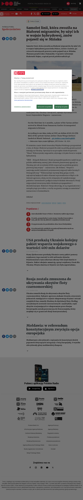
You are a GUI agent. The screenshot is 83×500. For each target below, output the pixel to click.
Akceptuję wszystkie (61, 106)
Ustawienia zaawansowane (22, 106)
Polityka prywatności (37, 89)
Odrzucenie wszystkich (45, 106)
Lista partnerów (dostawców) (23, 100)
